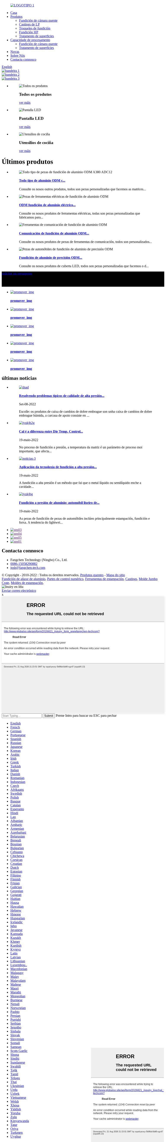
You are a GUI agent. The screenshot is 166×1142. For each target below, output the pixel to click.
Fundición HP (28, 32)
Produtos (16, 16)
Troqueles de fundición (34, 28)
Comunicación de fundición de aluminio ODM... (54, 233)
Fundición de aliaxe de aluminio (23, 579)
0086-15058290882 (23, 564)
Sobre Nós (17, 55)
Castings (131, 579)
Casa (13, 13)
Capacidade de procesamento (30, 40)
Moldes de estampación (27, 583)
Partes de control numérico (65, 579)
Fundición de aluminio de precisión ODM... (50, 257)
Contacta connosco (23, 59)
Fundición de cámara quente (38, 20)
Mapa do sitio (115, 575)
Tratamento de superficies (36, 36)
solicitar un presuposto (17, 273)
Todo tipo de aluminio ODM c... (42, 180)
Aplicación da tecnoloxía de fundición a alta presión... (58, 467)
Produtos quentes (92, 575)
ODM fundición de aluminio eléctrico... (47, 205)
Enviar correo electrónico (19, 590)
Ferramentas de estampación (104, 579)
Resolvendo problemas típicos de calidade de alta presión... (61, 396)
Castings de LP (29, 24)
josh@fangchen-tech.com (27, 567)
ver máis (24, 102)
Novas (14, 51)
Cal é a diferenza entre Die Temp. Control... (51, 431)
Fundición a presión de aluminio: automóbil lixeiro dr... (59, 503)
